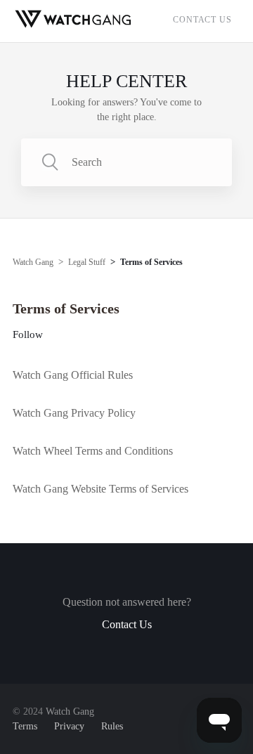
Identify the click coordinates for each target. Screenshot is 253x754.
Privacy (69, 726)
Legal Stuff (86, 262)
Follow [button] (28, 334)
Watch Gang (33, 262)
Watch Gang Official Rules (73, 375)
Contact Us (202, 20)
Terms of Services (151, 262)
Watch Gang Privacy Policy (74, 413)
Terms (25, 726)
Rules (112, 726)
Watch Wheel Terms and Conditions (93, 451)
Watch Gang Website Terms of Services (100, 489)
